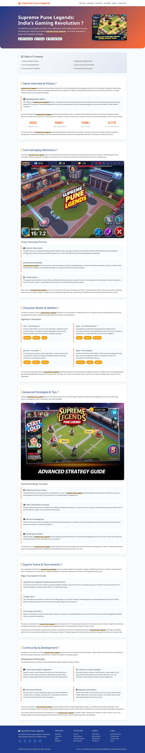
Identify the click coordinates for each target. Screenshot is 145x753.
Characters (98, 3)
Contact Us (95, 741)
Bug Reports (96, 738)
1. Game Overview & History (30, 61)
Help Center (96, 734)
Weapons (58, 741)
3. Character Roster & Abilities (30, 68)
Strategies (107, 3)
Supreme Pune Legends (35, 3)
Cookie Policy (114, 738)
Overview (82, 3)
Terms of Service (115, 734)
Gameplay (90, 3)
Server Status (96, 736)
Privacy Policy (114, 736)
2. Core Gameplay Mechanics (30, 65)
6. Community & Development (83, 68)
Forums (76, 734)
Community (122, 3)
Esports (114, 3)
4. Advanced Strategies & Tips (83, 61)
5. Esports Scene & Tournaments (84, 65)
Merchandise (78, 741)
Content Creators (79, 738)
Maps (57, 738)
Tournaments (78, 736)
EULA (112, 741)
